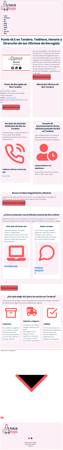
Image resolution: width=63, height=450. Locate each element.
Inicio (5, 16)
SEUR (5, 25)
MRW (5, 23)
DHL (5, 22)
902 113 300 (6, 176)
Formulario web (11, 266)
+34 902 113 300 (11, 98)
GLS (5, 20)
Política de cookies (30, 444)
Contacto (30, 446)
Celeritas (7, 18)
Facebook (38, 268)
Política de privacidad (30, 442)
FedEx (5, 27)
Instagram (39, 270)
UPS (5, 29)
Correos (6, 31)
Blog (5, 33)
